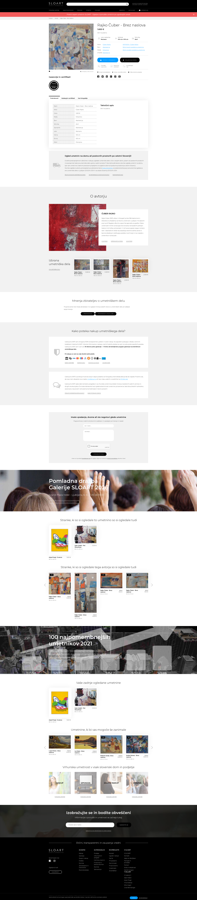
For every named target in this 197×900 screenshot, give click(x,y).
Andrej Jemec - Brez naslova (137, 744)
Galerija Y (55, 872)
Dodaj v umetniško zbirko (119, 72)
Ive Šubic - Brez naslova (86, 742)
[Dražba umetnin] (137, 783)
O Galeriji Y (127, 875)
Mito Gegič (127, 885)
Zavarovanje (106, 362)
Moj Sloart (132, 10)
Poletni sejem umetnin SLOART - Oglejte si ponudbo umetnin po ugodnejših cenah (98, 14)
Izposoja (81, 856)
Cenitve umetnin (99, 860)
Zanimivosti (113, 863)
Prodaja (79, 10)
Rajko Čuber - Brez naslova (82, 264)
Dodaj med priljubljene (104, 72)
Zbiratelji (122, 10)
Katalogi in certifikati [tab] (68, 98)
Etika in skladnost (130, 867)
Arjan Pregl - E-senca (60, 540)
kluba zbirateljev (107, 168)
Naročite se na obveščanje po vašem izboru (98, 830)
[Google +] (111, 76)
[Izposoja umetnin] (86, 783)
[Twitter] (103, 76)
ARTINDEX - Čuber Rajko (130, 44)
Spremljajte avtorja (117, 241)
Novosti (111, 853)
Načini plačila (81, 362)
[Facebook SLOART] (50, 860)
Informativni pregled (98, 856)
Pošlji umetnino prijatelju (135, 72)
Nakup (81, 853)
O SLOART (127, 853)
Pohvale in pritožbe (127, 861)
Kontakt (126, 856)
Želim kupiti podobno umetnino (133, 47)
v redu (134, 897)
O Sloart (97, 10)
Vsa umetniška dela (54, 269)
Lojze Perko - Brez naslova (60, 742)
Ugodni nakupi (114, 856)
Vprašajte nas (98, 454)
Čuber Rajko (107, 44)
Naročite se (124, 825)
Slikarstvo (106, 50)
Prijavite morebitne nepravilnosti (74, 393)
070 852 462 (124, 379)
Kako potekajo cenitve (94, 393)
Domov (51, 18)
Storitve (88, 10)
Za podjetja (112, 870)
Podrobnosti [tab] (54, 98)
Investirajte (112, 868)
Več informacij (143, 897)
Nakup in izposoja (68, 10)
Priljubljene (113, 861)
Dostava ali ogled (93, 362)
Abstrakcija (106, 47)
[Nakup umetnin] (60, 783)
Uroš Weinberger (129, 887)
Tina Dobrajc (128, 882)
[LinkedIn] (107, 76)
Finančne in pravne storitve (99, 863)
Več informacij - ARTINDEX (61, 664)
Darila (111, 858)
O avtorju (105, 241)
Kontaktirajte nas (118, 174)
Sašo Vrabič (127, 877)
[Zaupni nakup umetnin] (111, 783)
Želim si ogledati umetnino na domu (75, 174)
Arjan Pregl (127, 880)
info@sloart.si (91, 379)
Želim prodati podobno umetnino (134, 50)
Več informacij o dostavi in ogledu (99, 174)
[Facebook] (98, 76)
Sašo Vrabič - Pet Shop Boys (86, 534)
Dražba (81, 861)
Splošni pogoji (129, 870)
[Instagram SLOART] (54, 860)
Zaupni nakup (83, 858)
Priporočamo (113, 865)
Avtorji (56, 18)
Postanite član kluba (106, 314)
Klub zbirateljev (84, 870)
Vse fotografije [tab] (82, 98)
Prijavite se (88, 314)
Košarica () (144, 10)
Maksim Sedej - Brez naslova (111, 744)
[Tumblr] (120, 76)
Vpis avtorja (97, 869)
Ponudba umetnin (54, 10)
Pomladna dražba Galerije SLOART (64, 502)
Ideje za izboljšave (130, 858)
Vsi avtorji (129, 241)
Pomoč (126, 865)
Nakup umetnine (69, 362)
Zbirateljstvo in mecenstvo (84, 866)
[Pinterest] (115, 76)
